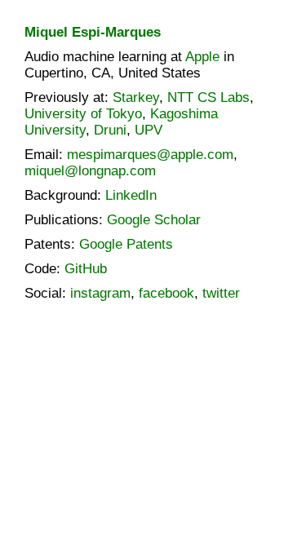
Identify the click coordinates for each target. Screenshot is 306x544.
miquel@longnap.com (90, 171)
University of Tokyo (83, 114)
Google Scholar (154, 220)
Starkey (136, 97)
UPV (148, 130)
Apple (202, 56)
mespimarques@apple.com (150, 154)
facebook (166, 293)
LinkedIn (131, 195)
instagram (100, 293)
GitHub (85, 268)
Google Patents (126, 244)
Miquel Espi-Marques (92, 32)
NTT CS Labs (208, 97)
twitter (221, 293)
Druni (110, 130)
